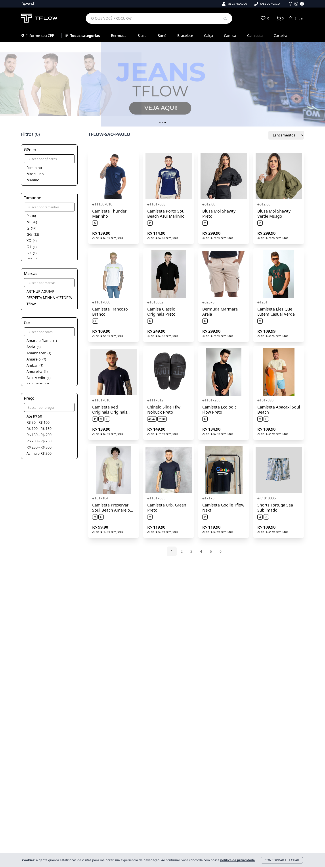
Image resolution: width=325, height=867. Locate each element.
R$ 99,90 (100, 527)
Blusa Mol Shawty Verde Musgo (274, 214)
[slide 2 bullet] (162, 122)
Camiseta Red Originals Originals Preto (109, 409)
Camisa (230, 35)
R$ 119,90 (156, 527)
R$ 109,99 (266, 331)
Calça (208, 35)
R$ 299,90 (211, 233)
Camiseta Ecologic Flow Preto (219, 409)
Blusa (142, 35)
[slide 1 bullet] (160, 122)
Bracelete (185, 35)
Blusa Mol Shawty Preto (218, 214)
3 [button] (191, 551)
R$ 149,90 (156, 429)
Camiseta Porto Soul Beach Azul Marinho (166, 214)
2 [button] (182, 551)
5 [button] (211, 551)
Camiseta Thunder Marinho (109, 214)
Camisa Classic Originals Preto (161, 311)
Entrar (299, 18)
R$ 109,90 (101, 331)
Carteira (280, 35)
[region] (162, 84)
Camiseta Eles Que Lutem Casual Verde (276, 311)
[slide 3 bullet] (165, 122)
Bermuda (118, 35)
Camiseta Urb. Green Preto (166, 507)
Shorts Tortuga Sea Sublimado (275, 507)
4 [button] (201, 551)
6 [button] (221, 551)
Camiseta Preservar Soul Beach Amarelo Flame (111, 507)
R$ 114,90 (156, 233)
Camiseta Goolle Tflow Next (223, 507)
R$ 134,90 (211, 429)
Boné (162, 35)
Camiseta (255, 35)
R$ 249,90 (156, 331)
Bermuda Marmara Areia (220, 311)
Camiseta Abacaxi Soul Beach (278, 409)
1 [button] (172, 551)
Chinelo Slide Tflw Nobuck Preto (163, 409)
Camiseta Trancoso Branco (110, 311)
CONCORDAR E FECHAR (282, 860)
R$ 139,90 (101, 233)
